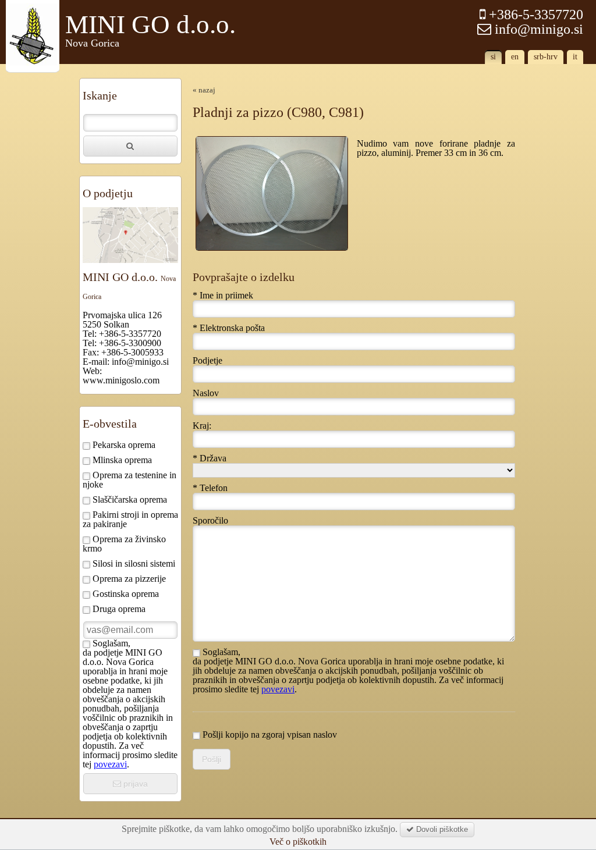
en (515, 56)
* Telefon (210, 488)
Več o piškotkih (298, 842)
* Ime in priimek (223, 295)
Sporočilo (210, 520)
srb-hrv (546, 56)
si (493, 56)
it (575, 56)
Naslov (206, 393)
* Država (209, 458)
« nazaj (204, 90)
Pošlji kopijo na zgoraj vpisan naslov (268, 734)
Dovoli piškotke (441, 829)
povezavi (110, 764)
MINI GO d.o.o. (150, 30)
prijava (134, 783)
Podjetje (207, 360)
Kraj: (202, 426)
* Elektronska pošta (229, 328)
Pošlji (211, 759)
